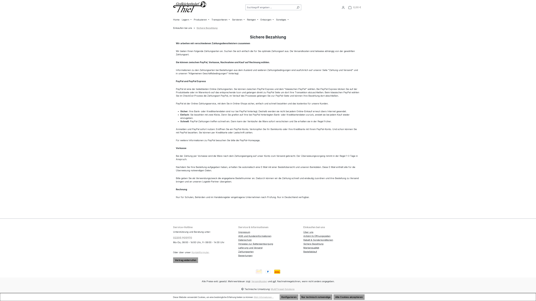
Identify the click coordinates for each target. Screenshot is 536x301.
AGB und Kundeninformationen (254, 236)
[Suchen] (298, 7)
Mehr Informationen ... (264, 297)
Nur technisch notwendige (316, 297)
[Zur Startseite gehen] (190, 6)
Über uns (308, 232)
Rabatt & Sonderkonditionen (318, 240)
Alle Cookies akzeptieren (349, 297)
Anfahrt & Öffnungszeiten (316, 236)
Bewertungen (245, 255)
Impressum (244, 232)
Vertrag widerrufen (185, 260)
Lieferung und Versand (250, 247)
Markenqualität (311, 247)
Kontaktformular (200, 252)
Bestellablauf (310, 251)
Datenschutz (245, 240)
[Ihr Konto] (343, 7)
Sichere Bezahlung (313, 243)
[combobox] (270, 7)
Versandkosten (259, 281)
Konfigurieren (289, 297)
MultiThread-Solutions (283, 289)
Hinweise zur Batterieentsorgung (255, 243)
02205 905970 (182, 237)
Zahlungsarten (246, 251)
